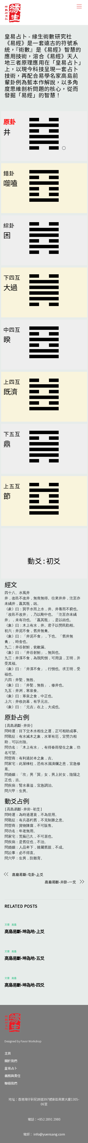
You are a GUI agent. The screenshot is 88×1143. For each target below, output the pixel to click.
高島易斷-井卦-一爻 (60, 881)
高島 (14, 924)
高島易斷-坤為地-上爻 (24, 931)
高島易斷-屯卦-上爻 (27, 874)
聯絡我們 (11, 1083)
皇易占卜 (11, 1068)
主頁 (8, 1053)
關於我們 (11, 1060)
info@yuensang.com (49, 1134)
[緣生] (13, 12)
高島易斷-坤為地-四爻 (24, 985)
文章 (7, 924)
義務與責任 (12, 1075)
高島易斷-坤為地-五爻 (24, 958)
